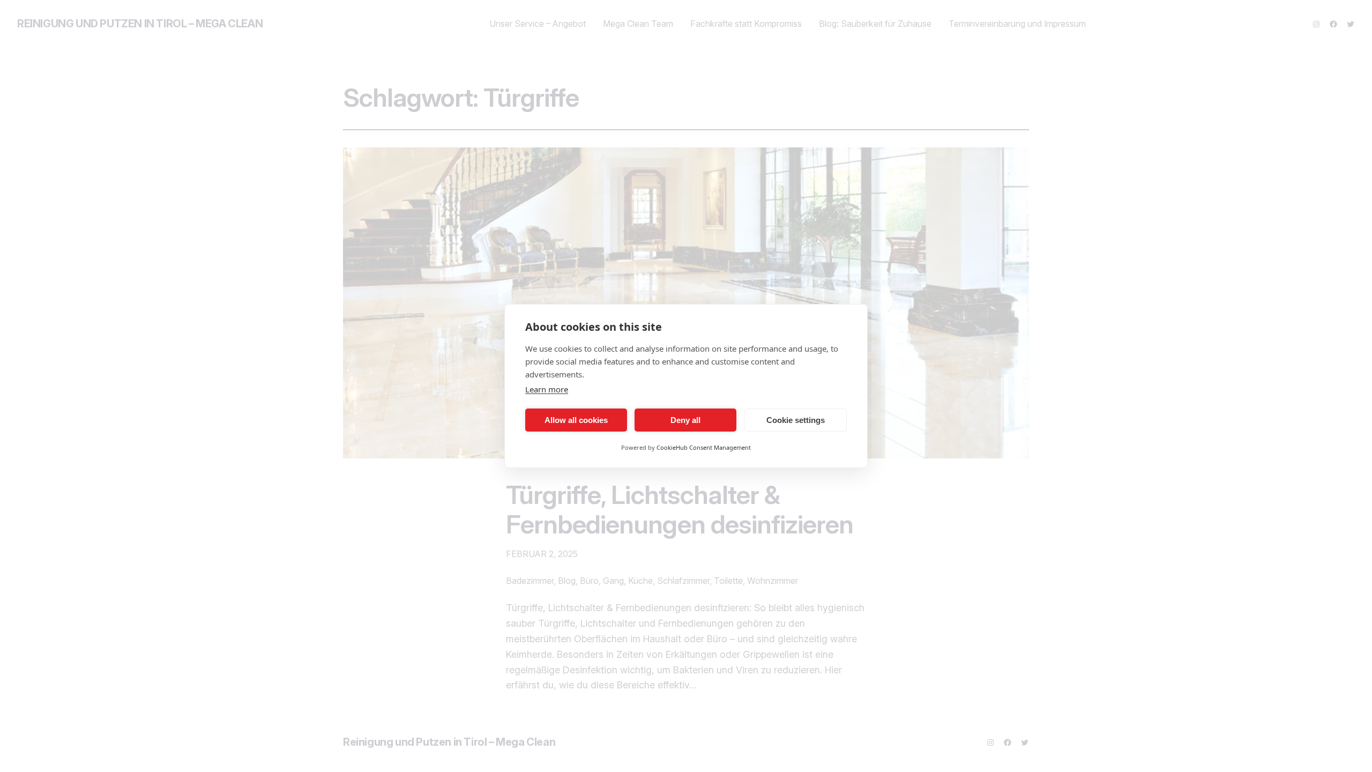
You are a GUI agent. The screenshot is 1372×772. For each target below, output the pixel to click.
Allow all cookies (576, 420)
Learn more (546, 389)
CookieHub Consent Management (704, 447)
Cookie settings (795, 420)
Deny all (685, 420)
